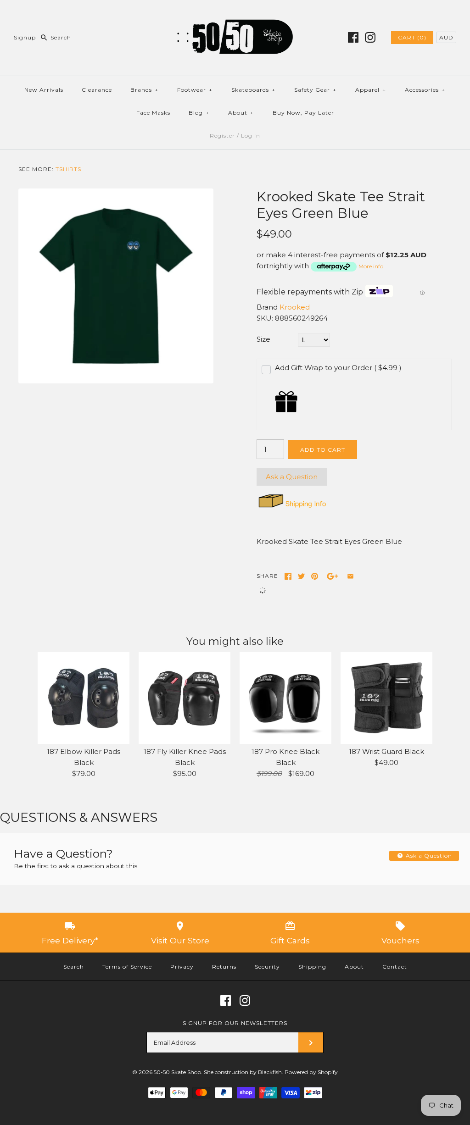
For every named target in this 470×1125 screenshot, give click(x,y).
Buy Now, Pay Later (303, 112)
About (241, 112)
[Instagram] (370, 37)
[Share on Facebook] (288, 576)
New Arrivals (43, 89)
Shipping (312, 966)
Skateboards (253, 89)
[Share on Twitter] (301, 576)
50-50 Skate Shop (177, 1072)
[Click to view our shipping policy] (292, 507)
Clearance (97, 89)
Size (263, 339)
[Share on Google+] (333, 576)
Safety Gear (315, 89)
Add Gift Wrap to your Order (338, 367)
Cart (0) (412, 37)
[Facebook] (353, 37)
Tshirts (68, 169)
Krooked (295, 307)
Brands (144, 89)
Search (73, 966)
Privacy (182, 966)
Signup (25, 37)
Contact (394, 966)
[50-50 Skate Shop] (235, 14)
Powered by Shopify (311, 1072)
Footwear (195, 89)
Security (267, 966)
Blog (199, 112)
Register (222, 135)
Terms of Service (127, 966)
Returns (224, 966)
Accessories (425, 89)
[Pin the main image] (314, 576)
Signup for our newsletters (235, 1023)
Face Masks (153, 112)
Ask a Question (292, 476)
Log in (250, 135)
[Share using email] (350, 576)
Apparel (370, 89)
